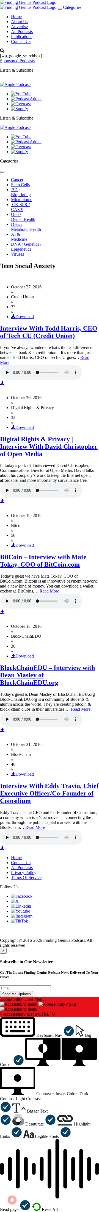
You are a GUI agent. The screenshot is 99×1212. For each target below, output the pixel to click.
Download (24, 316)
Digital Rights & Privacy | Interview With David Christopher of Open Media (49, 446)
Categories (72, 7)
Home (16, 16)
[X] (15, 901)
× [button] (1, 1014)
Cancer (17, 179)
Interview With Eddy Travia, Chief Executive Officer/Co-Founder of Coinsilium (49, 793)
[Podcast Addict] (26, 98)
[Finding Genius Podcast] (28, 2)
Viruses (17, 254)
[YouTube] (21, 93)
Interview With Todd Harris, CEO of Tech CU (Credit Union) (48, 332)
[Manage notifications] (12, 1199)
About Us (19, 21)
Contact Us (21, 41)
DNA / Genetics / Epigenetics (26, 246)
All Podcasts (22, 31)
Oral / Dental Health (23, 217)
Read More (49, 591)
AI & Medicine (19, 237)
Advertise (19, 26)
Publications (21, 36)
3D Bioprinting (21, 192)
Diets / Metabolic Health (26, 227)
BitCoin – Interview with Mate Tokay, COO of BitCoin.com (43, 560)
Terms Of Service (26, 877)
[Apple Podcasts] (15, 84)
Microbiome (21, 199)
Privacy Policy (23, 872)
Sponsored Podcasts (17, 60)
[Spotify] (19, 108)
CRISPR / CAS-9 (20, 207)
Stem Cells (20, 184)
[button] (37, 1035)
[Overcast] (21, 103)
